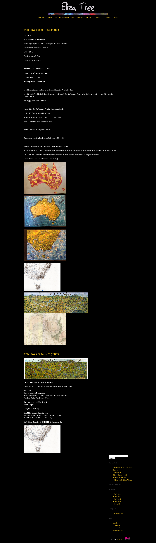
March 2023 (117, 497)
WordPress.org (118, 530)
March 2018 (117, 502)
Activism (106, 17)
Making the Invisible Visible (122, 480)
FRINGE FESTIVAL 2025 (64, 17)
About (50, 17)
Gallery (97, 17)
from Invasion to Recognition (41, 29)
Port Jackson (117, 472)
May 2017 (116, 504)
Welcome (41, 17)
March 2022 (117, 499)
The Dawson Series (119, 477)
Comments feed (118, 528)
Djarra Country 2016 (120, 475)
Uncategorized (118, 513)
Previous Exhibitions (84, 17)
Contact (115, 17)
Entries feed (117, 525)
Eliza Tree (120, 539)
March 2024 (117, 494)
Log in (115, 523)
